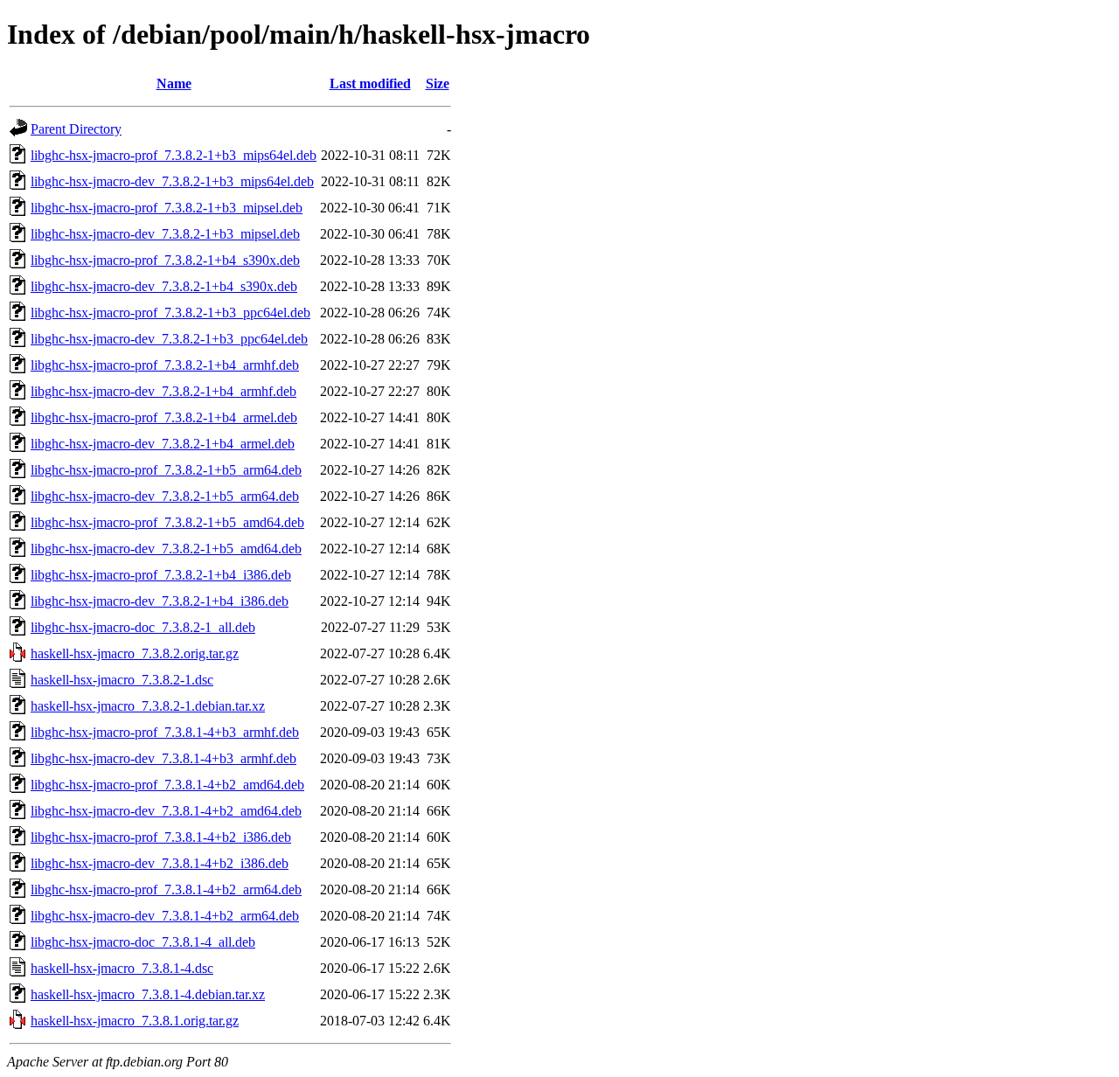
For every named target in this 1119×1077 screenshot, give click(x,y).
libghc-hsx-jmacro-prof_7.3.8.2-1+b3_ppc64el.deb (170, 312)
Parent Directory (76, 129)
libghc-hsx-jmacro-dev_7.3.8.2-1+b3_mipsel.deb (165, 233)
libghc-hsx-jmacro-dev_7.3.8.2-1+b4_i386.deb (159, 601)
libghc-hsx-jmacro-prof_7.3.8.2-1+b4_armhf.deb (165, 365)
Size (437, 83)
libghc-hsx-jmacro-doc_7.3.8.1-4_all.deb (143, 942)
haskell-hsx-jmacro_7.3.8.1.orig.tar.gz (135, 1020)
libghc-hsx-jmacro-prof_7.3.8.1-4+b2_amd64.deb (167, 784)
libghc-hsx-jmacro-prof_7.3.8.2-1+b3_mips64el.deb (173, 155)
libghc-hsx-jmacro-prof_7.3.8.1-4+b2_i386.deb (161, 837)
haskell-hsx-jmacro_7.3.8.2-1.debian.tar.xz (148, 705)
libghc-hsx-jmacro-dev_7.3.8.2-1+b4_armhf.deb (163, 391)
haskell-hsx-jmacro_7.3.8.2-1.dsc (122, 679)
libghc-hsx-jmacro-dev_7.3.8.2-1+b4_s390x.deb (164, 286)
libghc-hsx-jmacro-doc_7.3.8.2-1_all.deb (143, 627)
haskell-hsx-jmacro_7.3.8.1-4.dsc (122, 968)
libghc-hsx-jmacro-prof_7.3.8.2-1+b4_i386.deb (161, 574)
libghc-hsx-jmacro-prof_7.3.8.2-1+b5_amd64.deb (167, 522)
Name (173, 83)
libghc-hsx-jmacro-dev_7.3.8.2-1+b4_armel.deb (163, 443)
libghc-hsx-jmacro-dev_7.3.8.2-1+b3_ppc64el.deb (169, 338)
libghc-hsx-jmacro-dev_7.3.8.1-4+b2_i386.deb (159, 863)
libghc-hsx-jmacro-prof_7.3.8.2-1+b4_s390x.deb (165, 260)
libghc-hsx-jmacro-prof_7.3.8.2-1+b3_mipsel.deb (166, 207)
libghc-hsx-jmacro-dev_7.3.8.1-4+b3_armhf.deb (163, 758)
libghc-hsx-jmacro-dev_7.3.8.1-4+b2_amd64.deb (166, 810)
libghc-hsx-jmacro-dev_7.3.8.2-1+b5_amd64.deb (166, 548)
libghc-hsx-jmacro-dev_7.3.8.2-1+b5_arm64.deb (165, 496)
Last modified (370, 83)
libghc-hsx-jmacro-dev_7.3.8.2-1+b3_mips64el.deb (172, 181)
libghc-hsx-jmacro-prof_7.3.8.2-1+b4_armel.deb (164, 417)
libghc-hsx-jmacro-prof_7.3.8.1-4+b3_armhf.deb (165, 732)
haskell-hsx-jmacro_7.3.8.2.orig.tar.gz (135, 653)
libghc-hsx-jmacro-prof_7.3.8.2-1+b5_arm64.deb (166, 469)
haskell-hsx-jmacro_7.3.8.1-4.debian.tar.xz (148, 994)
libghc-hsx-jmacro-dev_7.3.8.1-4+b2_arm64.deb (165, 915)
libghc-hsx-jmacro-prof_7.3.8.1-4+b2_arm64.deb (166, 889)
